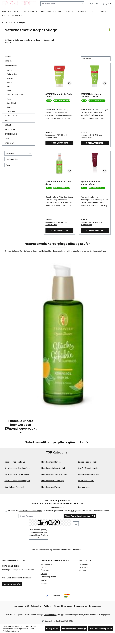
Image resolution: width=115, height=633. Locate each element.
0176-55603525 (10, 566)
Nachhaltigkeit (12, 159)
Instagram (83, 567)
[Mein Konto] (97, 3)
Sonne (9, 107)
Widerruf (48, 606)
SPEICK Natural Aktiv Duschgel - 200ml (91, 95)
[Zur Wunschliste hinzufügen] (69, 83)
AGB (72, 510)
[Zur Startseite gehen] (19, 3)
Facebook (83, 570)
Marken (9, 70)
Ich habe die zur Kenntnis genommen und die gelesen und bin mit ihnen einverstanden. (59, 510)
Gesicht (9, 82)
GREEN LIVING (11, 134)
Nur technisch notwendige (74, 629)
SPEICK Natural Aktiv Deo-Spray (58, 182)
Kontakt (44, 567)
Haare (9, 91)
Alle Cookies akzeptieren (101, 629)
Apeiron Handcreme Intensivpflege (91, 182)
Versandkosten (50, 615)
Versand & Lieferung (63, 606)
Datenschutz (36, 606)
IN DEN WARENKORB (59, 143)
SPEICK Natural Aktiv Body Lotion (58, 95)
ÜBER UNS (9, 143)
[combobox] (59, 3)
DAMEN (7, 56)
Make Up (10, 78)
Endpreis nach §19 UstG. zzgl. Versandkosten (56, 136)
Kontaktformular (24, 578)
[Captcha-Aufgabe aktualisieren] (76, 523)
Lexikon (44, 583)
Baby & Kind (11, 103)
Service (44, 574)
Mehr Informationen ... (11, 631)
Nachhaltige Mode (48, 577)
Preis (8, 165)
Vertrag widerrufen (12, 584)
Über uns (45, 570)
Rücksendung (95, 606)
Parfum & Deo (12, 74)
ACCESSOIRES (10, 116)
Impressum (18, 606)
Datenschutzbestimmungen (30, 510)
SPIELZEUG (9, 129)
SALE (6, 138)
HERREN (8, 61)
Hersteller (10, 153)
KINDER (7, 125)
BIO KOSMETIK (11, 65)
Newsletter (83, 564)
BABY (7, 120)
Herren (9, 99)
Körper (9, 86)
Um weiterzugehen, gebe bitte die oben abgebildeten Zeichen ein (39, 534)
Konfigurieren (52, 629)
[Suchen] (81, 3)
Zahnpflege (11, 111)
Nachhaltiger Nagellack (15, 95)
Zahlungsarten (80, 606)
